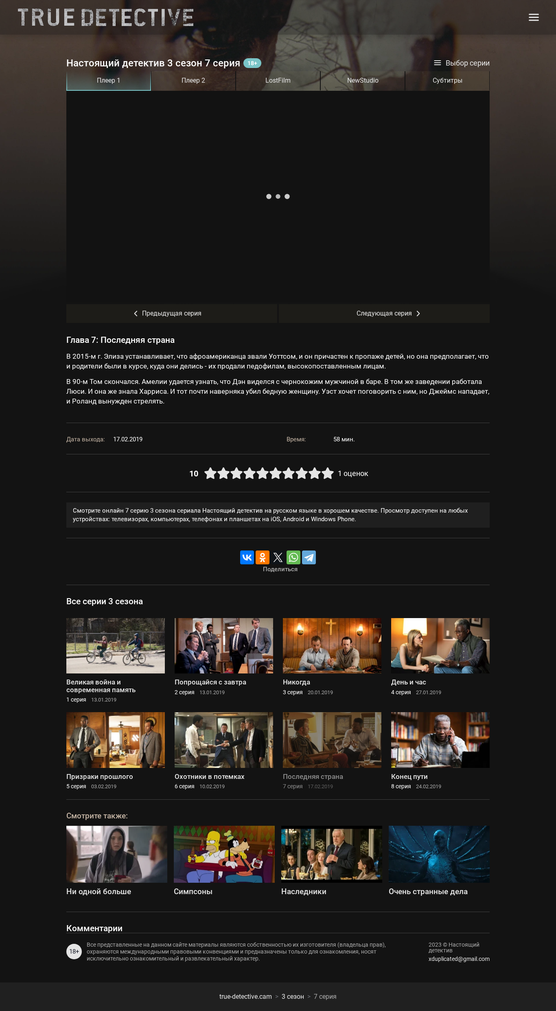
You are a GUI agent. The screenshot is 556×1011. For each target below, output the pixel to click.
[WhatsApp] (293, 557)
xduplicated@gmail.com (459, 959)
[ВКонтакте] (247, 557)
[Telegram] (309, 557)
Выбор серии (468, 63)
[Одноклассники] (262, 557)
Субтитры (447, 80)
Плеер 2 (193, 80)
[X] (278, 557)
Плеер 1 (108, 80)
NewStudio (363, 80)
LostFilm (278, 80)
